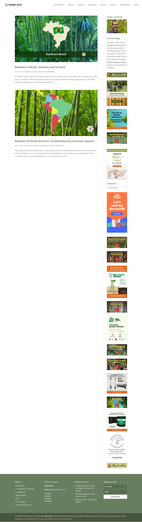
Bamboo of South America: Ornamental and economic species (54, 141)
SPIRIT (113, 5)
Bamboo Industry (31, 72)
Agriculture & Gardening (33, 146)
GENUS (70, 5)
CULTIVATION (58, 5)
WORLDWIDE (125, 5)
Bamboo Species (48, 146)
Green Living (42, 72)
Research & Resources (24, 505)
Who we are (20, 486)
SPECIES (81, 5)
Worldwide (51, 72)
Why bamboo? (21, 495)
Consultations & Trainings (25, 489)
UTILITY (103, 5)
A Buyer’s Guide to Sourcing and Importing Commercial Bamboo (85, 488)
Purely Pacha (47, 516)
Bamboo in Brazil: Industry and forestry (40, 67)
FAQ (17, 498)
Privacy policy (21, 502)
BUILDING (92, 5)
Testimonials (20, 492)
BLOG (136, 5)
